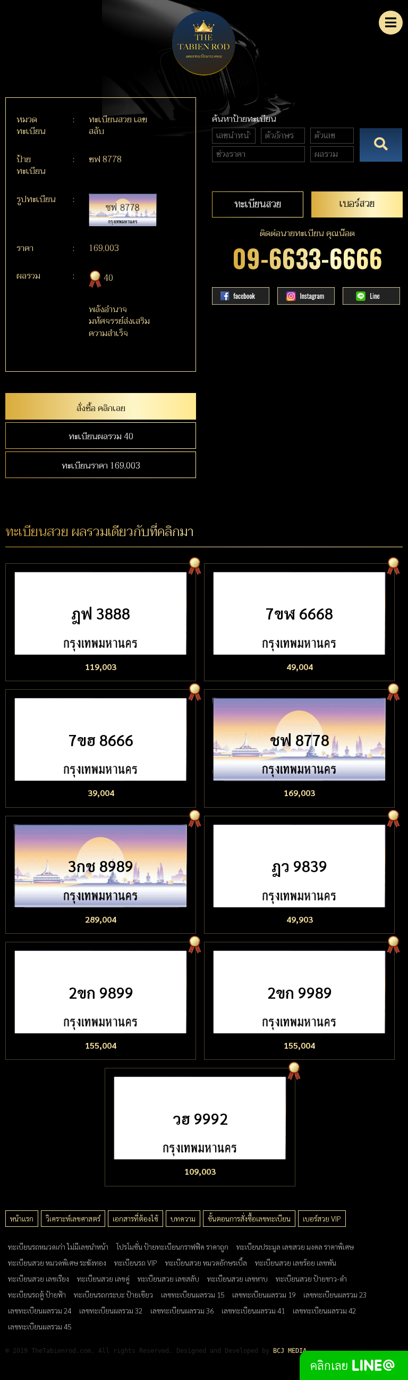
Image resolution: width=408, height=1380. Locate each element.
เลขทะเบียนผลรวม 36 (182, 1310)
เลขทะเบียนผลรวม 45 (39, 1326)
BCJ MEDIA (290, 1350)
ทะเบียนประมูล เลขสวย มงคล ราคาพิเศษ (295, 1246)
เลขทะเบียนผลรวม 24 (39, 1310)
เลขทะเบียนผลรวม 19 (263, 1294)
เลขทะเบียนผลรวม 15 (192, 1294)
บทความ (183, 1218)
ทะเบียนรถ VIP (135, 1262)
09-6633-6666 (307, 258)
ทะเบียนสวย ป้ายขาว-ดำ (311, 1278)
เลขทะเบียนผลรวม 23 (335, 1294)
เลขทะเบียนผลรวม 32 (110, 1310)
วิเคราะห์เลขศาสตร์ (73, 1218)
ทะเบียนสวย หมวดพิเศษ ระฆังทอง (57, 1262)
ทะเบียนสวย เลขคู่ (103, 1278)
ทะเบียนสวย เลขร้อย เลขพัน (295, 1262)
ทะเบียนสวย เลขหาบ (237, 1278)
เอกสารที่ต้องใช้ (135, 1218)
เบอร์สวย (357, 203)
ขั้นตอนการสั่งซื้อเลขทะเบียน (249, 1218)
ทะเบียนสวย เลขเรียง (38, 1278)
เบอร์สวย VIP (322, 1218)
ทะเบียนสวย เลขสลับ (168, 1278)
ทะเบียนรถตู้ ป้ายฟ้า (37, 1294)
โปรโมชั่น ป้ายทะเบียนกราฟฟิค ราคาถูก (172, 1246)
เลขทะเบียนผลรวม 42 (324, 1310)
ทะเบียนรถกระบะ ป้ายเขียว (113, 1294)
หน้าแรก (21, 1218)
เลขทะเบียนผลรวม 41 (253, 1310)
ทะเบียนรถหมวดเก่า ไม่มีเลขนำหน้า (58, 1246)
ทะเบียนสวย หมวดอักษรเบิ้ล (206, 1262)
